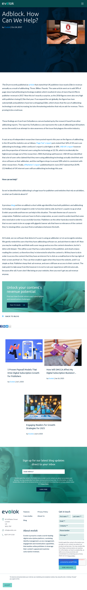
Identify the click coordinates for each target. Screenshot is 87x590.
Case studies (27, 516)
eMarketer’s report (32, 165)
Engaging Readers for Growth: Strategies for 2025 (40, 426)
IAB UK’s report (66, 146)
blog (13, 205)
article (31, 84)
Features (26, 512)
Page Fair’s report (43, 143)
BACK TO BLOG (12, 316)
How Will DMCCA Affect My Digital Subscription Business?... (61, 371)
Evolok (7, 27)
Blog (25, 520)
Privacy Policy (45, 484)
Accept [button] (7, 585)
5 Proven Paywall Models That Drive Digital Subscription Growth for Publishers (23, 372)
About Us (41, 516)
